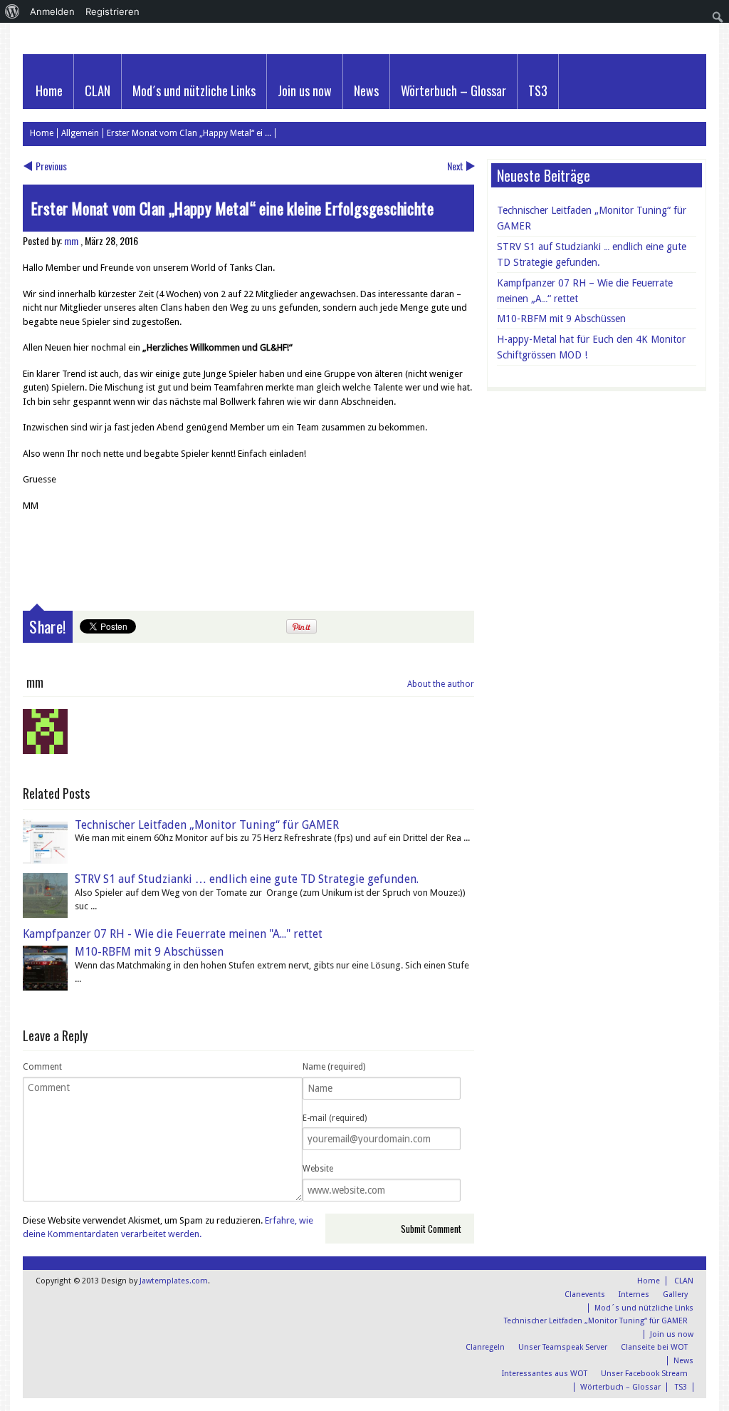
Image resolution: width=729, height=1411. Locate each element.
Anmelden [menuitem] (52, 11)
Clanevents (585, 1294)
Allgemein (80, 133)
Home (49, 90)
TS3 (537, 90)
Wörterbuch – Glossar (453, 90)
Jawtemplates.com (174, 1281)
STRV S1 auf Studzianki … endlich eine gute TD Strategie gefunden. (247, 879)
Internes (634, 1294)
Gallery (675, 1294)
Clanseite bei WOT (654, 1347)
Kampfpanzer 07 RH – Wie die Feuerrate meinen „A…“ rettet (585, 290)
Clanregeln (485, 1347)
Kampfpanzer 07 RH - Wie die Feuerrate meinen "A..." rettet (172, 934)
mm (71, 240)
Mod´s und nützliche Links (194, 90)
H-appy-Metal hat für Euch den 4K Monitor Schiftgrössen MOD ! (591, 347)
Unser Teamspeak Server (562, 1347)
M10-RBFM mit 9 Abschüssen (149, 951)
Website (318, 1169)
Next (455, 165)
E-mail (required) (335, 1118)
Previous (51, 165)
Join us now (305, 90)
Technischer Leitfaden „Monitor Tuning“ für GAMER (207, 825)
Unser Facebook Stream (644, 1373)
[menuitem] (12, 11)
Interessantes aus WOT (544, 1373)
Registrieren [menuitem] (112, 11)
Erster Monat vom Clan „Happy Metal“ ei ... (189, 133)
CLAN (97, 90)
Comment (42, 1067)
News (366, 90)
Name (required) (334, 1067)
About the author (440, 684)
